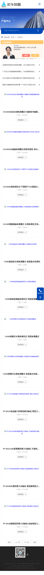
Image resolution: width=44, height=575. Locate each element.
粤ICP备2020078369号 (25, 566)
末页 (34, 542)
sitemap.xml (33, 568)
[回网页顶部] (40, 298)
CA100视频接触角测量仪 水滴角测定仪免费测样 (22, 224)
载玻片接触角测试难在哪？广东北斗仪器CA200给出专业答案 (22, 85)
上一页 (17, 542)
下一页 (26, 542)
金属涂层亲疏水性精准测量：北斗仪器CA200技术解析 (21, 65)
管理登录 (25, 568)
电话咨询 (40, 293)
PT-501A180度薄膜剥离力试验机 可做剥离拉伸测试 (22, 449)
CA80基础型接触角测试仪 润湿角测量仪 (22, 299)
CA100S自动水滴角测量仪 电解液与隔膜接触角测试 (22, 112)
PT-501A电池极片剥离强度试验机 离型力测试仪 (22, 411)
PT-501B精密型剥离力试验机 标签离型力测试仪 (22, 524)
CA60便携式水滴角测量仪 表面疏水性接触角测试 (22, 374)
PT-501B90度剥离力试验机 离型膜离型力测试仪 (22, 486)
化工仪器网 (18, 568)
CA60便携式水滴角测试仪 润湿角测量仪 (22, 336)
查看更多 (21, 120)
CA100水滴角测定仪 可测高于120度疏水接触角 (22, 187)
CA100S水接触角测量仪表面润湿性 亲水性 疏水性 (22, 149)
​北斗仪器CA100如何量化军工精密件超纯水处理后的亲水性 (22, 78)
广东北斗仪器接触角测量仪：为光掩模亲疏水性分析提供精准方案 (22, 71)
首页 (12, 37)
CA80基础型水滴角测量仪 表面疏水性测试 (22, 262)
